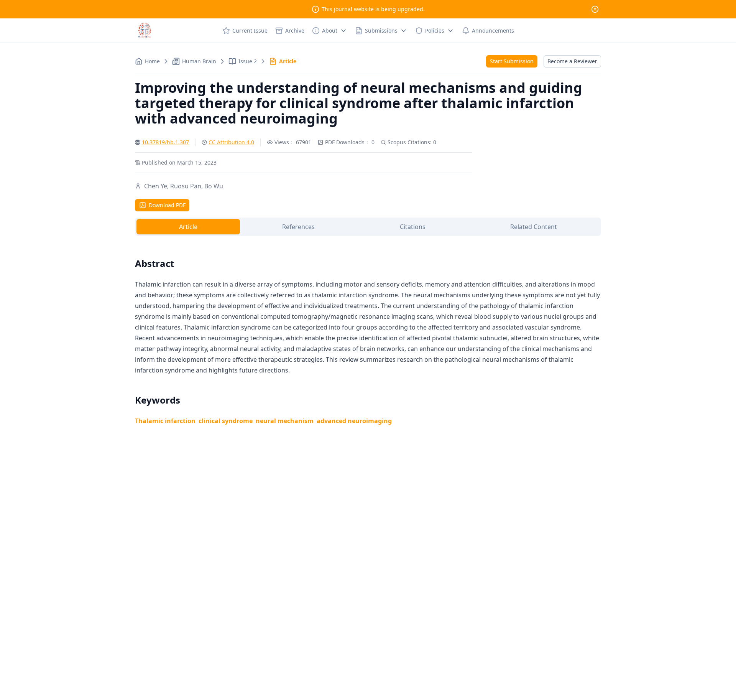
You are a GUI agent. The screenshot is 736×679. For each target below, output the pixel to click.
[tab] (188, 226)
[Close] (595, 9)
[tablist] (368, 227)
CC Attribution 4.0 (231, 142)
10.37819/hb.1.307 (165, 142)
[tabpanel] (368, 332)
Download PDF (167, 205)
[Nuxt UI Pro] (144, 31)
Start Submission (512, 61)
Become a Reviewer (572, 61)
